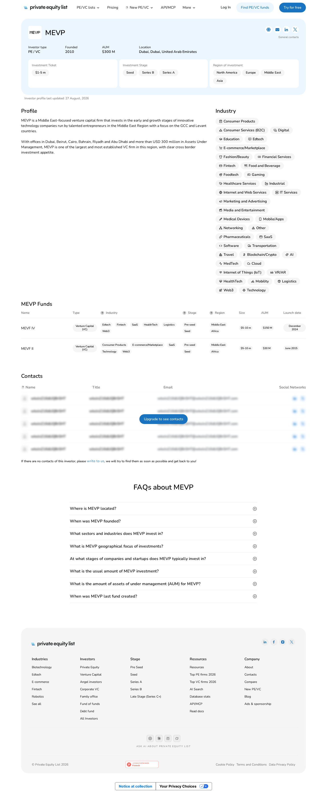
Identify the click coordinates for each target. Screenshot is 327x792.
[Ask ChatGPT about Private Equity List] (150, 738)
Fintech (37, 689)
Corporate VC (89, 689)
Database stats (200, 696)
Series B (136, 689)
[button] (163, 508)
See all (36, 704)
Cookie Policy (225, 764)
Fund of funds (90, 704)
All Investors (89, 718)
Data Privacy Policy (282, 764)
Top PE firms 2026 (203, 674)
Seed (133, 674)
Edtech (36, 674)
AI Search (196, 689)
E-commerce (40, 682)
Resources (197, 667)
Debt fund (87, 711)
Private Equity (89, 667)
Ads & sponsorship (257, 704)
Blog (247, 696)
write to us (95, 461)
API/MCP (168, 7)
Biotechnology (42, 667)
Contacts (250, 674)
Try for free (292, 7)
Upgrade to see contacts (163, 419)
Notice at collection (135, 786)
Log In (226, 7)
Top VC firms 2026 (203, 682)
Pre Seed (136, 667)
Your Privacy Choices (177, 786)
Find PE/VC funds (255, 7)
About (248, 667)
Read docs (197, 711)
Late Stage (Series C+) (145, 696)
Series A (136, 682)
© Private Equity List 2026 (50, 764)
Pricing (112, 7)
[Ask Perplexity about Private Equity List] (168, 738)
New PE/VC (252, 689)
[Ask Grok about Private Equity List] (176, 738)
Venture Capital (90, 674)
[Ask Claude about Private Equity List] (159, 738)
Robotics (38, 696)
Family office (89, 696)
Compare (250, 682)
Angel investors (91, 682)
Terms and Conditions (251, 764)
